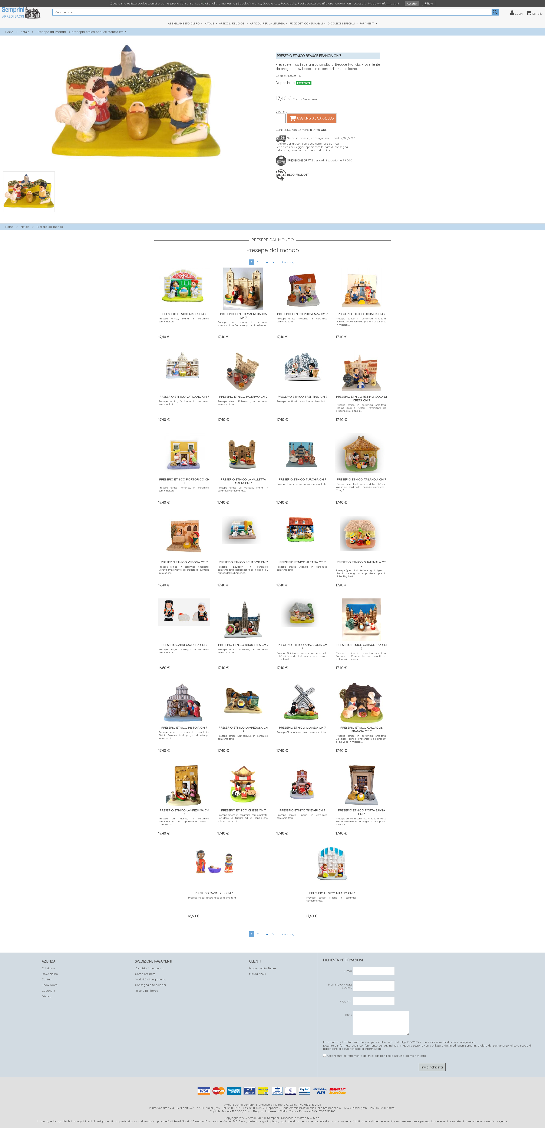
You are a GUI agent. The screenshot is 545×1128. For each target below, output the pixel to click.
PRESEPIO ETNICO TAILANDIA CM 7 (361, 479)
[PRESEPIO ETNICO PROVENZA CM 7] (302, 288)
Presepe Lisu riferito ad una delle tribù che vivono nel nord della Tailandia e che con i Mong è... (361, 487)
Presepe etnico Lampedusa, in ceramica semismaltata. (243, 737)
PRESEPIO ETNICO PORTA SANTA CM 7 (361, 812)
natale (25, 32)
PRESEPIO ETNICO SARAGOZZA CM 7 (362, 646)
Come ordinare (145, 974)
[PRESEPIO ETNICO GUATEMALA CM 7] (361, 532)
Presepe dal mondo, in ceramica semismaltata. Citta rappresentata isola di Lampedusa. (184, 821)
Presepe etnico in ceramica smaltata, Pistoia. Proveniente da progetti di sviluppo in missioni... (184, 735)
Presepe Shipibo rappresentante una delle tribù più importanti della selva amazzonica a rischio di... (302, 656)
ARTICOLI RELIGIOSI (232, 23)
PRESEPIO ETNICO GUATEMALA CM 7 (361, 564)
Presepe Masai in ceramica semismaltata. (212, 897)
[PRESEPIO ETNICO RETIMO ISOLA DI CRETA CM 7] (361, 370)
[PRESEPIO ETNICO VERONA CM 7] (184, 536)
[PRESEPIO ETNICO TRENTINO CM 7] (302, 366)
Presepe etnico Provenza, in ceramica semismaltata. (302, 320)
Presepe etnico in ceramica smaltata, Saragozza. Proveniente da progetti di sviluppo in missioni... (361, 656)
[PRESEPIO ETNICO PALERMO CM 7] (243, 370)
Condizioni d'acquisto (149, 968)
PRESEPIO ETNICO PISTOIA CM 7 (184, 727)
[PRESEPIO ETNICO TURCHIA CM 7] (302, 452)
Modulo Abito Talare (262, 968)
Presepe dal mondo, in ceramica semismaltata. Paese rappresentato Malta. (243, 323)
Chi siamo (48, 968)
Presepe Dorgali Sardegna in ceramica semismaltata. (184, 651)
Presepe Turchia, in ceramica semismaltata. (302, 484)
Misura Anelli (257, 974)
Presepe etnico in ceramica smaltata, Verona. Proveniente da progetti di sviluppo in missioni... (184, 569)
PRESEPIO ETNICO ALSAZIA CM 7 (303, 562)
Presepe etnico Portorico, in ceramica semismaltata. (184, 489)
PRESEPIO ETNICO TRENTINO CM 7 (302, 397)
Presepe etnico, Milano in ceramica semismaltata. (331, 899)
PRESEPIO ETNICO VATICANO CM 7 (184, 397)
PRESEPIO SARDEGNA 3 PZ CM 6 (184, 645)
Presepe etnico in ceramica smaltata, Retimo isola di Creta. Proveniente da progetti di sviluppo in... (361, 408)
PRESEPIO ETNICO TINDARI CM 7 (302, 810)
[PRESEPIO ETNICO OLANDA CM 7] (302, 701)
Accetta (412, 3)
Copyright (48, 990)
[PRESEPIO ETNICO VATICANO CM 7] (184, 364)
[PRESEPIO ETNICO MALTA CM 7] (184, 284)
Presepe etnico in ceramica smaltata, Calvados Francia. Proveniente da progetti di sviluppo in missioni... (361, 738)
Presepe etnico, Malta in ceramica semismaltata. (184, 320)
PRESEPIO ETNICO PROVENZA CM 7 (302, 314)
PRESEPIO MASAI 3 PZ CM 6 (214, 893)
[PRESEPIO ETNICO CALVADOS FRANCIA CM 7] (361, 701)
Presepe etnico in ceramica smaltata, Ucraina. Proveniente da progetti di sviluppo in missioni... (361, 321)
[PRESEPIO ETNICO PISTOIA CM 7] (184, 701)
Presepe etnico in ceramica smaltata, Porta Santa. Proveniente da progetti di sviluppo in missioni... (361, 821)
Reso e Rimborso (146, 990)
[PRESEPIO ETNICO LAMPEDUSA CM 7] (243, 699)
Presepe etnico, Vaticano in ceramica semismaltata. (184, 403)
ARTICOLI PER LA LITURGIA (267, 23)
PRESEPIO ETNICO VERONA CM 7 (184, 562)
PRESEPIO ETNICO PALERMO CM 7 (243, 397)
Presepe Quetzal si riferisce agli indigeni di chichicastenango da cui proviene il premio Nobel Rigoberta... (361, 573)
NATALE (210, 23)
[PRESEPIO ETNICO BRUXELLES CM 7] (243, 618)
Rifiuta (429, 3)
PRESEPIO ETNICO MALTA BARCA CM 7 (243, 315)
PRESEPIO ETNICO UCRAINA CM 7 (361, 314)
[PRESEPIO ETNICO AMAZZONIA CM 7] (302, 611)
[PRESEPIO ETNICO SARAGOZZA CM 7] (361, 619)
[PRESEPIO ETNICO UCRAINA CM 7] (361, 288)
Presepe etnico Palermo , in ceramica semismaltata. (243, 403)
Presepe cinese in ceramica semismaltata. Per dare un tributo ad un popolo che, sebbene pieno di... (243, 818)
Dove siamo (50, 974)
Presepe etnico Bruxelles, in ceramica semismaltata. (243, 651)
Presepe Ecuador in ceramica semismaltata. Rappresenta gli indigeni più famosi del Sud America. (243, 569)
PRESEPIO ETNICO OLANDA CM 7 (302, 727)
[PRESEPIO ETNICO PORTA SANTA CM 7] (361, 784)
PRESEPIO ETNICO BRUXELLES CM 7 (243, 645)
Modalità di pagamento (150, 979)
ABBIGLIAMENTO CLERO (184, 23)
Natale (25, 226)
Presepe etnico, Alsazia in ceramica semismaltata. (302, 568)
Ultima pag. (286, 262)
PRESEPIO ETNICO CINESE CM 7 (243, 810)
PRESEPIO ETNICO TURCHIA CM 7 (302, 479)
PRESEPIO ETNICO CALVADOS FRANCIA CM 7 (361, 729)
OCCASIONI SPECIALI (342, 23)
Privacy (46, 996)
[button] (136, 214)
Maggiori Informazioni (383, 3)
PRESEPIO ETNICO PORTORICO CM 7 (184, 481)
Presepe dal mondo (51, 32)
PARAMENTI (367, 23)
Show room (49, 985)
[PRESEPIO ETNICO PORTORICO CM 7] (184, 453)
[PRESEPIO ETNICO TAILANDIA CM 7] (361, 452)
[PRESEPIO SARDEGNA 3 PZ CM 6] (184, 611)
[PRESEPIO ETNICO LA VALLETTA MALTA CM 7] (243, 453)
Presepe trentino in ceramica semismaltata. (302, 401)
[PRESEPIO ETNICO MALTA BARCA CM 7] (243, 288)
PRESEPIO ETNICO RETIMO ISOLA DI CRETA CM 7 (361, 398)
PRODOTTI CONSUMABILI (307, 23)
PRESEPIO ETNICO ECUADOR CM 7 (243, 562)
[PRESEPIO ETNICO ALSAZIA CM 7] (302, 529)
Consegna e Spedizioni (150, 985)
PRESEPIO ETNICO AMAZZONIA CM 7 (302, 646)
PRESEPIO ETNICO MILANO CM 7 (332, 893)
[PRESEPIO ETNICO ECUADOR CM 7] (243, 529)
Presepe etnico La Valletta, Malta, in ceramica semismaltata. (243, 489)
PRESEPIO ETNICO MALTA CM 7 (184, 314)
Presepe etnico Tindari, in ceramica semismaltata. (302, 816)
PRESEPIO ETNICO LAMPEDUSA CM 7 (243, 729)
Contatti (47, 979)
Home (9, 32)
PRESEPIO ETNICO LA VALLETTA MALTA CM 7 (243, 481)
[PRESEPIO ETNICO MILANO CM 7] (331, 863)
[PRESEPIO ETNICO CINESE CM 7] (243, 784)
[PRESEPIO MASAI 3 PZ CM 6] (213, 859)
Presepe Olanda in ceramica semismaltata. (301, 732)
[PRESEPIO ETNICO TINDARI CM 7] (302, 784)
